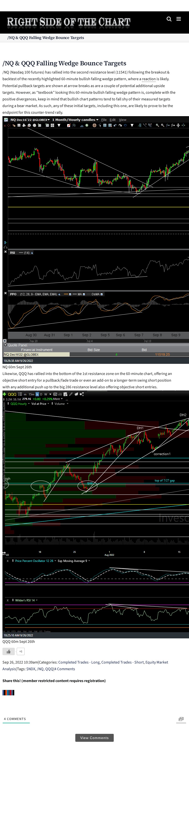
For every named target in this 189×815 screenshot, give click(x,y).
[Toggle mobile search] (169, 18)
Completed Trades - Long (79, 662)
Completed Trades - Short (122, 662)
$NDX (30, 669)
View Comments (94, 738)
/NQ (40, 669)
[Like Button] (8, 651)
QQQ (49, 669)
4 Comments (64, 669)
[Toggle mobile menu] (179, 18)
